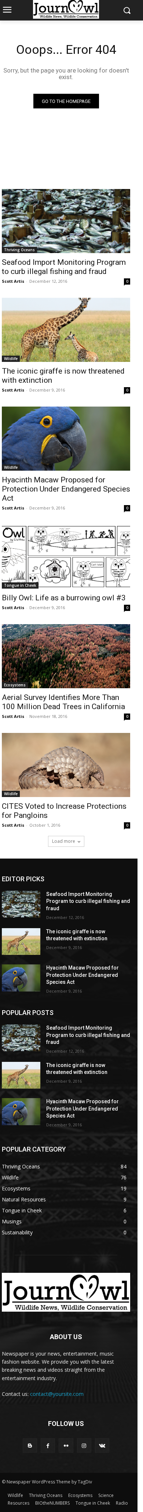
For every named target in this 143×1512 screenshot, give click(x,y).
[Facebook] (48, 1445)
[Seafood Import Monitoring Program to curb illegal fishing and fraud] (66, 221)
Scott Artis (13, 281)
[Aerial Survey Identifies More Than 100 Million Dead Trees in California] (66, 656)
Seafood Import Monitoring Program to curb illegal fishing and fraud (64, 267)
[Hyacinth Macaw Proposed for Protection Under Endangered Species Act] (66, 439)
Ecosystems (15, 685)
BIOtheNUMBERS (52, 1503)
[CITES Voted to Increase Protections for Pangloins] (66, 765)
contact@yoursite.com (57, 1393)
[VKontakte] (102, 1445)
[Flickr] (66, 1445)
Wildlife (11, 358)
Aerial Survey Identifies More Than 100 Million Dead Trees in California (63, 702)
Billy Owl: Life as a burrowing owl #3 (64, 597)
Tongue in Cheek (20, 585)
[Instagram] (84, 1445)
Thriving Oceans (19, 249)
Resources (18, 1503)
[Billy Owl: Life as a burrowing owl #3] (66, 557)
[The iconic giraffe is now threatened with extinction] (66, 330)
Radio (122, 1503)
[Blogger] (30, 1445)
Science (106, 1495)
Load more (63, 841)
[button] (127, 10)
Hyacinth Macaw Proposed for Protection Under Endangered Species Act (66, 489)
